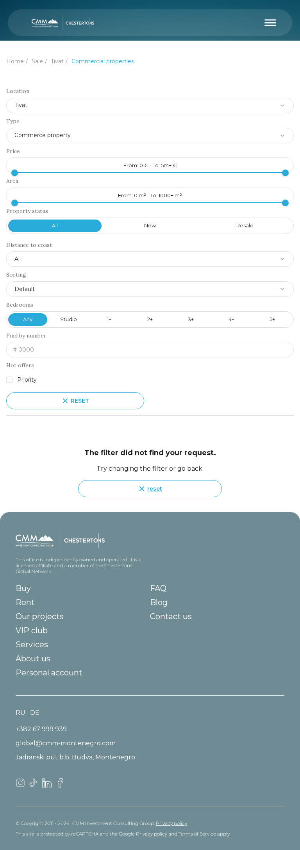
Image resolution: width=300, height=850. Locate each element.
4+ (231, 319)
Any (27, 319)
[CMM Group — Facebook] (60, 785)
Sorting (16, 274)
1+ (109, 319)
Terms (186, 834)
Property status (27, 211)
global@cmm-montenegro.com (66, 743)
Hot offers (20, 365)
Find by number (26, 335)
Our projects (40, 616)
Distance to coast (29, 245)
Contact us (171, 616)
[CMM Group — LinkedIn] (47, 785)
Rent (25, 602)
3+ (191, 319)
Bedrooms (19, 305)
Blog (159, 602)
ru (20, 712)
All (55, 225)
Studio (68, 319)
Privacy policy (171, 823)
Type (13, 121)
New (150, 225)
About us (33, 658)
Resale (245, 225)
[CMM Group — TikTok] (33, 785)
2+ (150, 319)
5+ (272, 319)
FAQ (158, 588)
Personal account (49, 672)
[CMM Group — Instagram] (20, 785)
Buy (23, 588)
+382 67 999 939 (41, 729)
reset (154, 488)
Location (17, 91)
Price (13, 151)
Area (12, 181)
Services (32, 644)
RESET (80, 400)
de (34, 712)
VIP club (32, 630)
